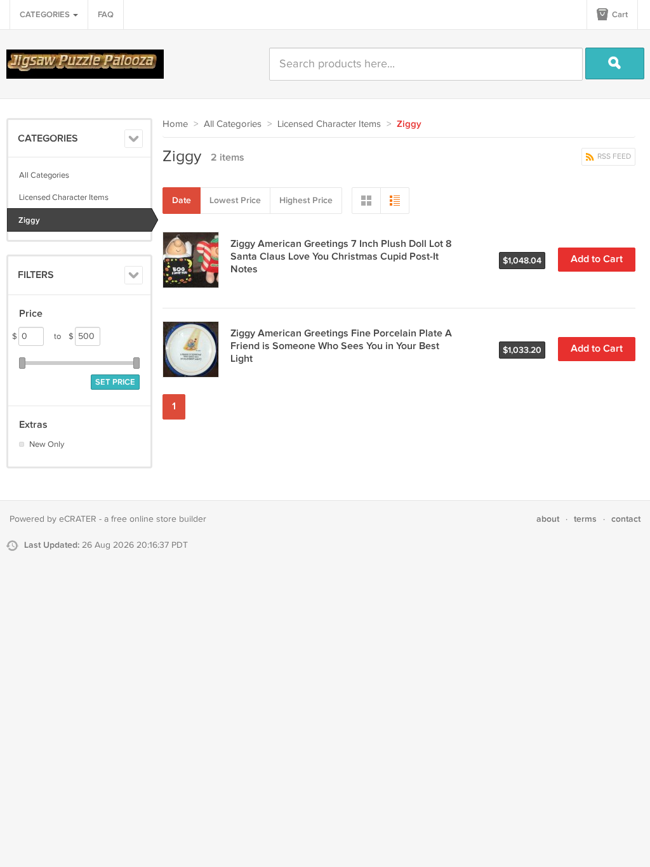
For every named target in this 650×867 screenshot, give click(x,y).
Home (175, 124)
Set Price (115, 382)
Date (181, 200)
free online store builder (158, 519)
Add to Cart (597, 259)
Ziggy (29, 220)
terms (585, 518)
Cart (619, 15)
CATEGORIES (46, 15)
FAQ (106, 15)
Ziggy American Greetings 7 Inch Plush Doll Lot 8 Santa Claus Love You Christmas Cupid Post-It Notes (341, 256)
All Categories (44, 175)
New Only (46, 444)
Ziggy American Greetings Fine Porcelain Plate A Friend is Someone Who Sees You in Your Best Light (341, 346)
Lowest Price (235, 200)
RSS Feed (613, 156)
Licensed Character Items (64, 197)
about (547, 518)
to (64, 336)
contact (625, 518)
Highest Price (306, 200)
